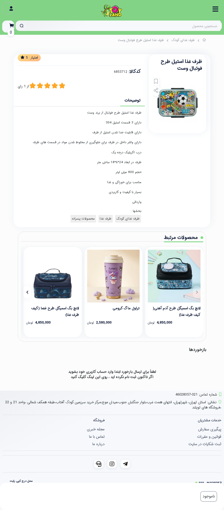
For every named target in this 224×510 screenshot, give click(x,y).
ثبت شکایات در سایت (204, 444)
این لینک (93, 377)
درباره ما (98, 444)
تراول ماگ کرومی (126, 308)
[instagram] (112, 464)
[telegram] (125, 464)
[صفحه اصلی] (204, 41)
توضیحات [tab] (132, 100)
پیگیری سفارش (209, 429)
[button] (197, 292)
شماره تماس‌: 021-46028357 (196, 394)
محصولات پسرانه (83, 218)
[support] (99, 464)
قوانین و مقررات (209, 437)
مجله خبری (96, 429)
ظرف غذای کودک (183, 40)
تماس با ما (97, 437)
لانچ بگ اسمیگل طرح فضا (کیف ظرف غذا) (55, 311)
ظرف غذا (105, 218)
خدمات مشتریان (209, 420)
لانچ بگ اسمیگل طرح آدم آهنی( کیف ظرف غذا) (177, 311)
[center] (21, 25)
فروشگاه (99, 420)
